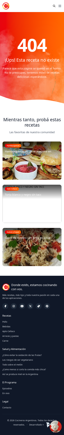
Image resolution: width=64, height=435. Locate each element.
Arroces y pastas (10, 336)
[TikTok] (39, 306)
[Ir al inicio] (6, 6)
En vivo (5, 393)
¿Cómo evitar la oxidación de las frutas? (22, 355)
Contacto (6, 407)
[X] (30, 306)
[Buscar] (54, 5)
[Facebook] (5, 306)
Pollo (4, 321)
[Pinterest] (47, 306)
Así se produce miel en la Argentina (20, 374)
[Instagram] (14, 306)
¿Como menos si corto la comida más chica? (24, 369)
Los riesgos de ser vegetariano (17, 359)
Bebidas (6, 326)
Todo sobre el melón (12, 364)
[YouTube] (22, 306)
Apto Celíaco (8, 331)
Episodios (7, 388)
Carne (5, 340)
